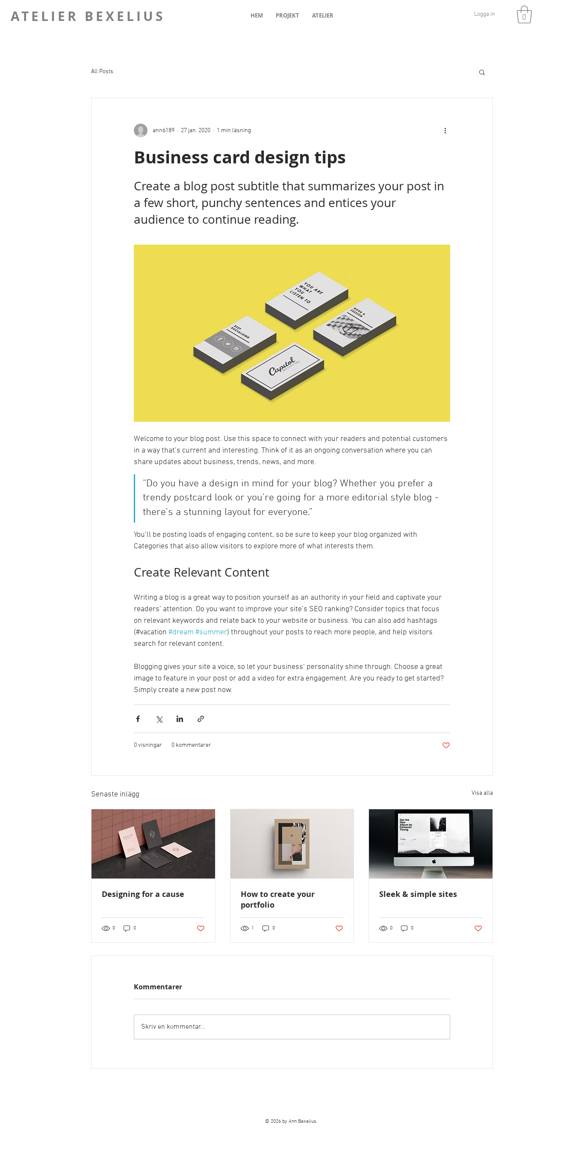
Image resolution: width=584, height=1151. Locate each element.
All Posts (102, 71)
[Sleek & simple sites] (431, 844)
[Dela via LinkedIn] (180, 719)
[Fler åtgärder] (445, 130)
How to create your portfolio (278, 899)
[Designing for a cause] (153, 844)
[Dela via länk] (201, 719)
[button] (524, 15)
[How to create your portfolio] (292, 844)
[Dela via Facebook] (138, 719)
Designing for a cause (143, 894)
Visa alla (482, 793)
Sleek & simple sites (418, 894)
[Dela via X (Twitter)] (159, 719)
